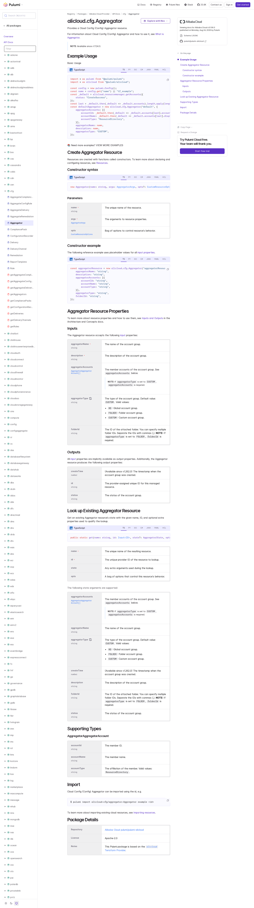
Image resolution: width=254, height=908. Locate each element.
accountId (76, 745)
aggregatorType (79, 398)
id (72, 483)
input (122, 335)
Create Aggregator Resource (194, 65)
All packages (13, 25)
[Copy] (167, 79)
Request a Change (189, 132)
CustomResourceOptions (161, 187)
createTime (77, 471)
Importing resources (144, 812)
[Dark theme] (11, 903)
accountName (78, 757)
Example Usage (188, 59)
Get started (243, 4)
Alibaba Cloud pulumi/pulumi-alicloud (124, 829)
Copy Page (185, 127)
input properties (146, 252)
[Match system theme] (16, 903)
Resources (102, 162)
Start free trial (202, 151)
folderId (75, 429)
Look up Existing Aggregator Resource (199, 96)
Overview (8, 36)
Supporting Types (189, 102)
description (77, 355)
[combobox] (19, 16)
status (74, 495)
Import (183, 107)
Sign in (229, 4)
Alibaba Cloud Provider (99, 14)
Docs (143, 4)
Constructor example (193, 75)
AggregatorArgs (126, 187)
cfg (124, 14)
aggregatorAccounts (82, 367)
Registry (157, 4)
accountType (78, 768)
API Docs (8, 42)
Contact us (216, 4)
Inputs (186, 86)
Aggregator (133, 14)
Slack (190, 4)
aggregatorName (80, 344)
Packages (82, 14)
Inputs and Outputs (152, 318)
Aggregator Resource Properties (196, 81)
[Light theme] (6, 903)
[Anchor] (124, 20)
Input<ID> (124, 537)
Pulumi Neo (174, 4)
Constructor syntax (192, 70)
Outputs (187, 91)
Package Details (188, 112)
